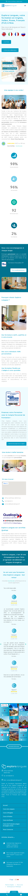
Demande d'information (14, 746)
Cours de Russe (8, 820)
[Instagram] (16, 879)
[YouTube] (18, 879)
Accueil (5, 805)
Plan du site (20, 884)
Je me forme (6, 41)
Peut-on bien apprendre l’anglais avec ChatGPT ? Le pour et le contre (15, 854)
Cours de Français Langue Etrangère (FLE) (11, 825)
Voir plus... (14, 590)
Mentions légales (9, 884)
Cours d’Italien (7, 816)
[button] (4, 710)
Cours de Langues (8, 809)
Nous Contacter (8, 829)
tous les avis (11, 581)
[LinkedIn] (12, 879)
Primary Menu (25, 5)
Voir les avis (19, 146)
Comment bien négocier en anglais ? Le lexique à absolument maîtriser (13, 845)
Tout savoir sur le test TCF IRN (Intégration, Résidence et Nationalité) (14, 864)
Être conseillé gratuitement (18, 270)
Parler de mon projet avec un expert (16, 443)
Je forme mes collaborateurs (10, 50)
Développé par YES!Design (14, 886)
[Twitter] (14, 879)
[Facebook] (10, 879)
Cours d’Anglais (8, 812)
